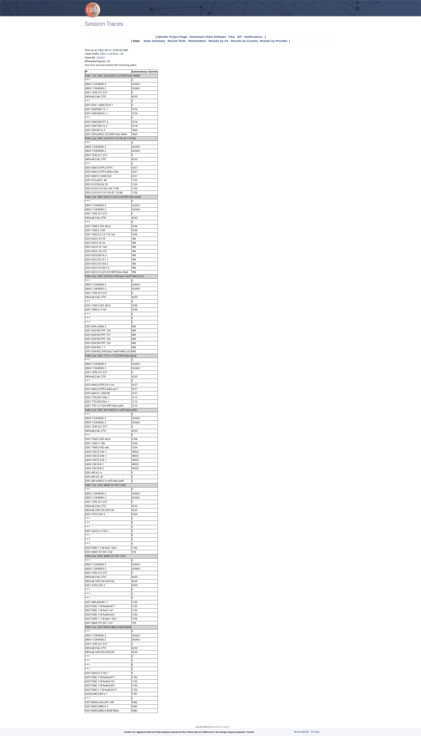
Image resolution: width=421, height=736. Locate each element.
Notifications (253, 36)
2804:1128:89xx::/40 (112, 53)
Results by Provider (273, 41)
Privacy (315, 731)
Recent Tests (177, 41)
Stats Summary (154, 41)
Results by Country (244, 41)
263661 (100, 57)
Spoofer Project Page (172, 36)
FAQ (232, 36)
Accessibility (301, 731)
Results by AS (218, 41)
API (239, 36)
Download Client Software (208, 36)
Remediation (197, 41)
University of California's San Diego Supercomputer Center (220, 732)
